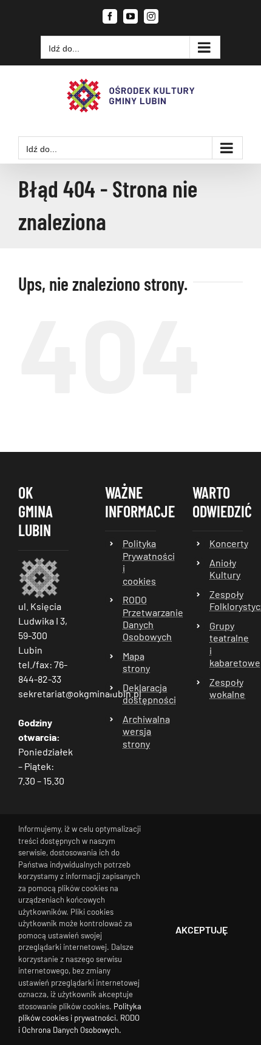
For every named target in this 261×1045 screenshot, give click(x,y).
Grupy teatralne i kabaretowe (226, 644)
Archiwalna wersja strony (139, 731)
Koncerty (226, 543)
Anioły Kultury (224, 568)
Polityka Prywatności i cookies (139, 561)
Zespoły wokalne (226, 688)
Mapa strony (136, 662)
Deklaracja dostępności (139, 693)
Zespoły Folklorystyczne (226, 600)
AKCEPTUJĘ (201, 929)
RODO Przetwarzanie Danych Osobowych (139, 618)
